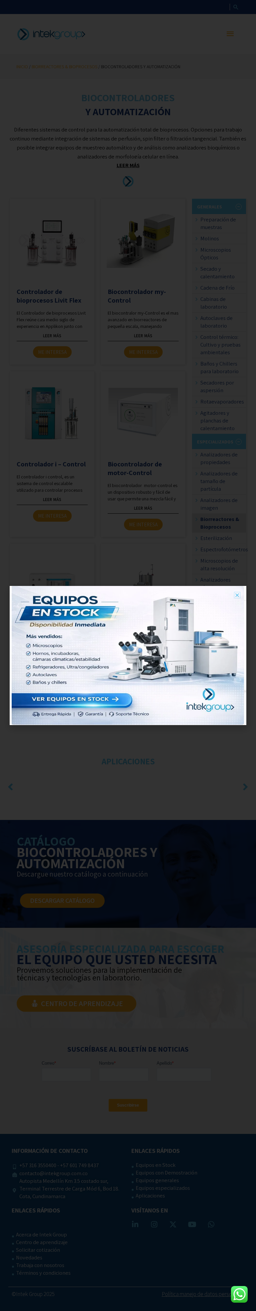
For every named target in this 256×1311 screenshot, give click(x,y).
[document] (128, 655)
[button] (237, 595)
